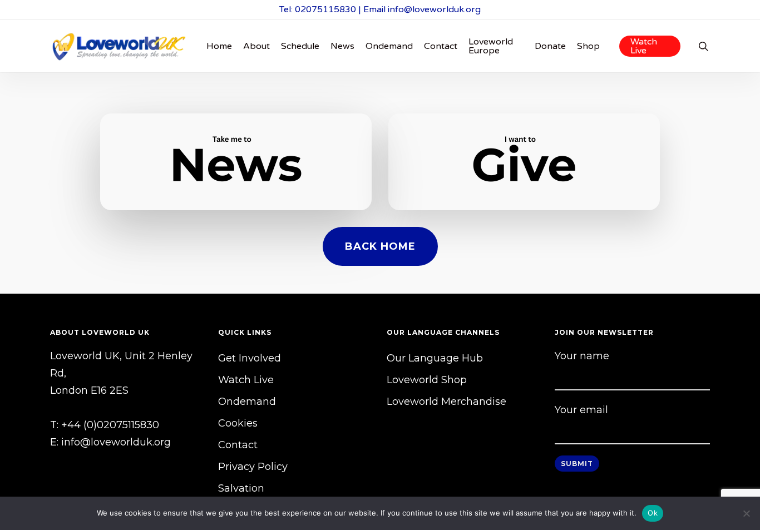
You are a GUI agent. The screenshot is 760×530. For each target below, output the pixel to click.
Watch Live (246, 380)
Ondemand (247, 401)
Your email (581, 410)
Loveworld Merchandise (446, 401)
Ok (653, 512)
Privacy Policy (253, 466)
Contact (238, 445)
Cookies (238, 423)
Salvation (241, 488)
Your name (582, 356)
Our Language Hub (435, 358)
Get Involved (249, 358)
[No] (746, 513)
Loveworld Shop (427, 380)
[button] (380, 246)
